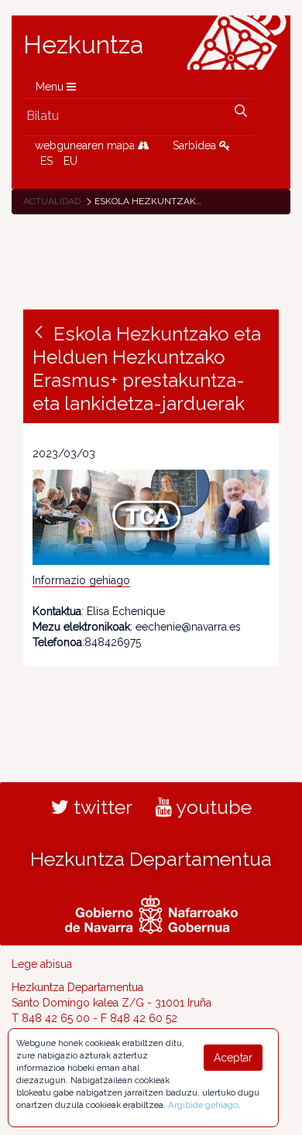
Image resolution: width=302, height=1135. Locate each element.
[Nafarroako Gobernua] (151, 912)
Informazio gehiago (81, 580)
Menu (51, 86)
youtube (212, 807)
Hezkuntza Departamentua (151, 858)
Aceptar (233, 1057)
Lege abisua (42, 964)
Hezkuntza (83, 44)
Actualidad (52, 201)
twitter (100, 807)
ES (46, 161)
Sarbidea (196, 145)
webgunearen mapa (86, 145)
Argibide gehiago (203, 1104)
